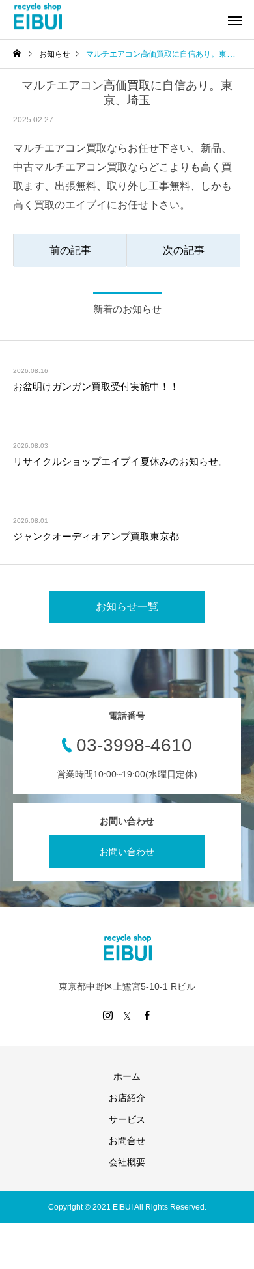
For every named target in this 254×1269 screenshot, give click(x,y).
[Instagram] (107, 1015)
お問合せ (127, 1141)
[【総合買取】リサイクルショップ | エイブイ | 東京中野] (37, 16)
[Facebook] (146, 1015)
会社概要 (127, 1162)
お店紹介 (127, 1098)
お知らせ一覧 (127, 606)
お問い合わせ (127, 851)
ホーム (127, 1076)
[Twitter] (127, 1015)
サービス (127, 1119)
